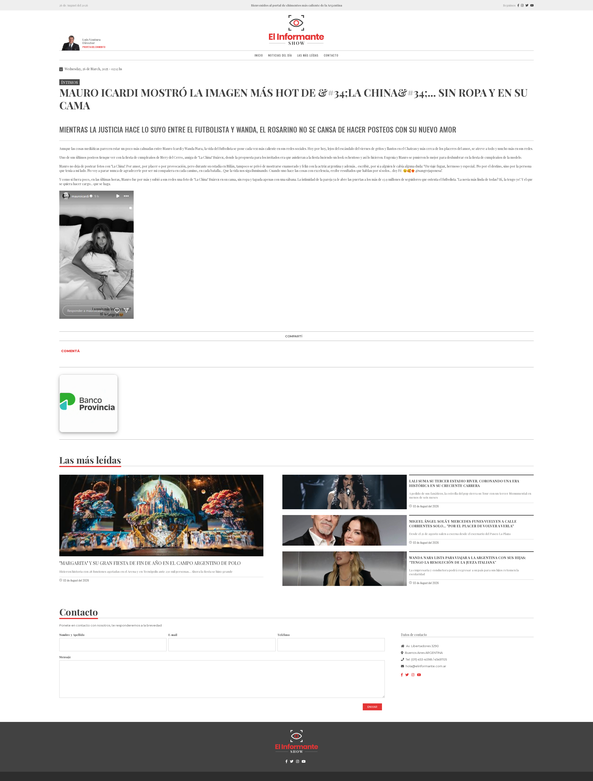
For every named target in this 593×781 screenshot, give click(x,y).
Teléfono (284, 635)
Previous (63, 116)
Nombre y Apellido (71, 635)
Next (529, 116)
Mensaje (65, 657)
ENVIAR (372, 706)
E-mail (172, 635)
